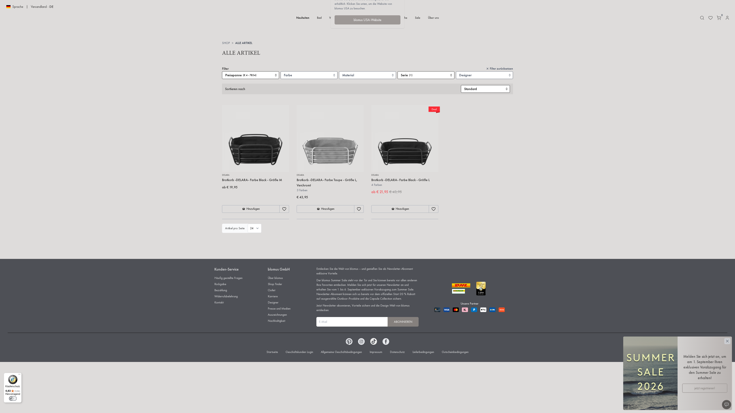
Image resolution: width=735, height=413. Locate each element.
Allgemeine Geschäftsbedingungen (341, 352)
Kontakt (219, 302)
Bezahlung (220, 290)
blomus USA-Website (367, 20)
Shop (226, 43)
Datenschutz (397, 352)
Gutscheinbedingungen (455, 352)
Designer (273, 302)
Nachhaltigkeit (276, 321)
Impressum (376, 352)
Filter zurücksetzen (501, 69)
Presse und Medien (279, 308)
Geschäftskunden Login (299, 352)
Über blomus (275, 278)
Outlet (271, 290)
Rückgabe (220, 284)
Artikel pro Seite (235, 228)
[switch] (13, 398)
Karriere (273, 296)
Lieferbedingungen (423, 352)
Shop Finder (275, 284)
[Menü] (19, 375)
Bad (319, 18)
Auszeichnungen (277, 315)
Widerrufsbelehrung (226, 296)
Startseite (272, 352)
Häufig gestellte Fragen (228, 278)
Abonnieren (403, 322)
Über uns (433, 18)
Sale (417, 18)
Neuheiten (302, 18)
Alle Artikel (243, 43)
